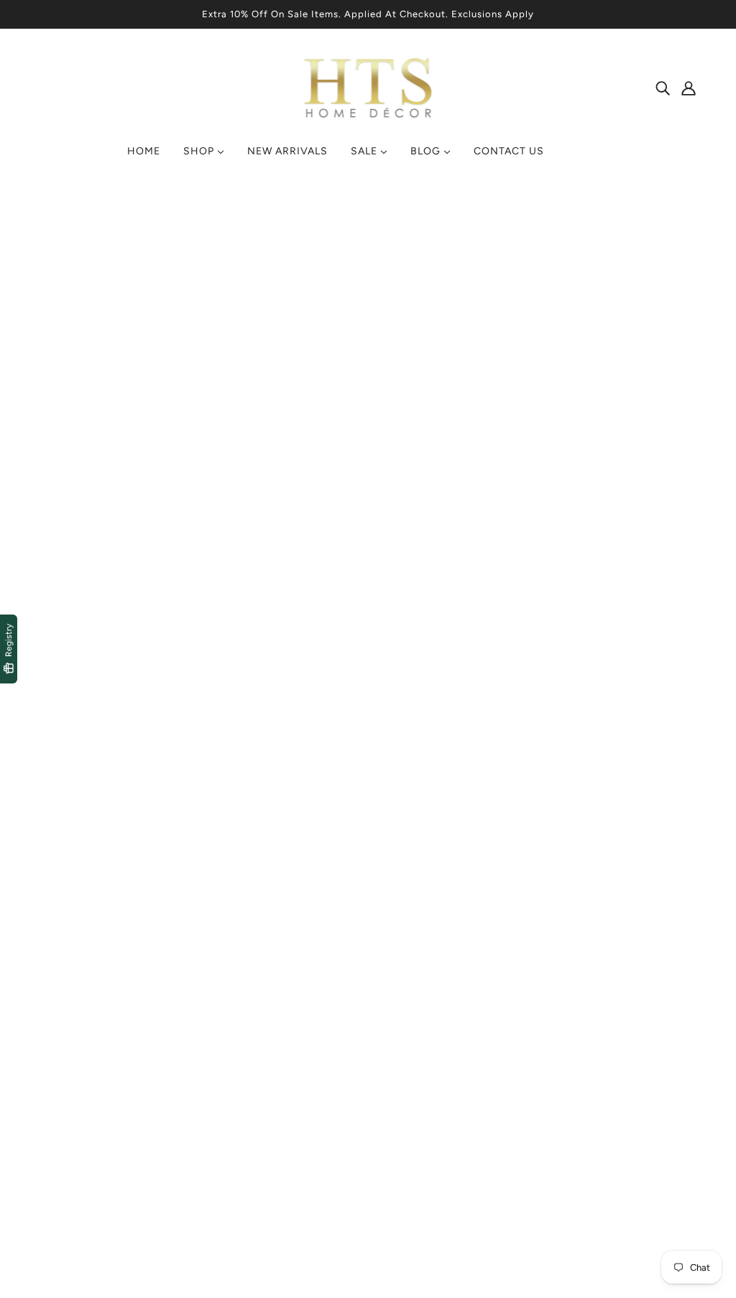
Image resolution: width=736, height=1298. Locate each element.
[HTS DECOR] (368, 119)
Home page (329, 370)
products (489, 370)
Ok (670, 1136)
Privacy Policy (248, 1102)
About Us (403, 1119)
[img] (663, 87)
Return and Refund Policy (278, 1137)
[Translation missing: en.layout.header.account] (689, 87)
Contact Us (409, 1102)
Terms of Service (256, 1085)
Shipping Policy (252, 1119)
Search (397, 1085)
